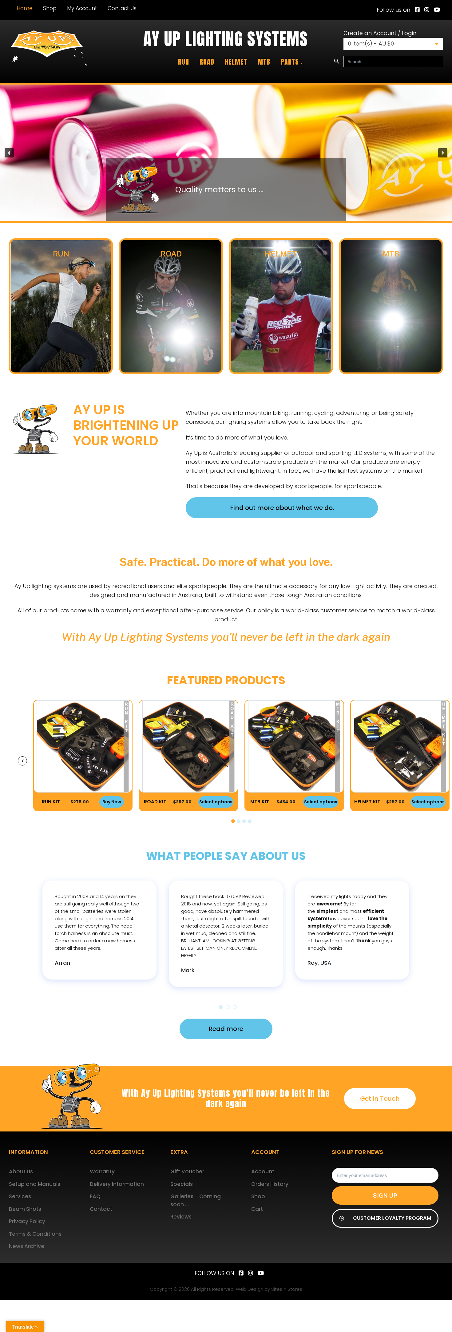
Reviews (181, 1216)
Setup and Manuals (34, 1184)
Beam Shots (25, 1209)
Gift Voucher (187, 1171)
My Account (82, 8)
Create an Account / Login (379, 33)
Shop (50, 8)
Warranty (102, 1171)
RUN (183, 62)
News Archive (26, 1246)
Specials (181, 1184)
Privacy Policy (27, 1221)
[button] (226, 153)
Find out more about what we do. (282, 507)
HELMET (236, 62)
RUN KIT (368, 801)
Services (20, 1196)
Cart (257, 1209)
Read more (225, 1028)
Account (262, 1171)
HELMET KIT (261, 801)
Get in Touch (380, 1098)
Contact (101, 1209)
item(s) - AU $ (371, 43)
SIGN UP (385, 1195)
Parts (290, 62)
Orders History (269, 1184)
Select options (110, 802)
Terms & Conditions (35, 1234)
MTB (264, 62)
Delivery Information (117, 1184)
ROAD (207, 62)
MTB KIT (154, 801)
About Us (21, 1171)
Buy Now (428, 802)
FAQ (95, 1196)
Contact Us (122, 8)
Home (25, 8)
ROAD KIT (49, 801)
